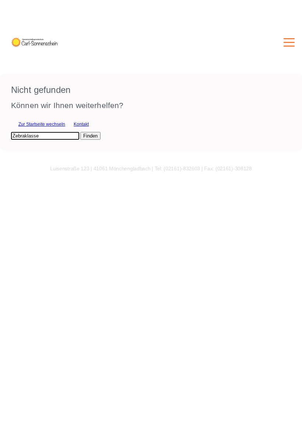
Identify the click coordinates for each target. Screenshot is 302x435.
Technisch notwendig (10, 328)
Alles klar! (5, 395)
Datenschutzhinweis (20, 408)
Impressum (11, 403)
